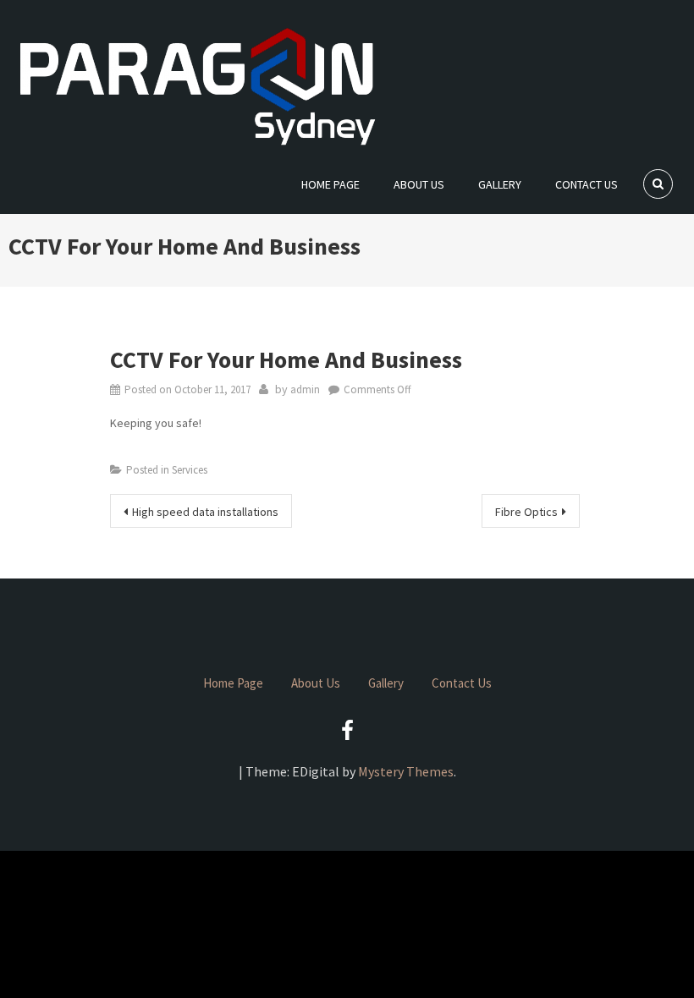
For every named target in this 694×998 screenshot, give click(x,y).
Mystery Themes (406, 771)
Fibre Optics (526, 511)
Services (189, 470)
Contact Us (586, 184)
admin (305, 389)
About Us (419, 184)
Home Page (330, 184)
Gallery (499, 184)
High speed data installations (205, 511)
